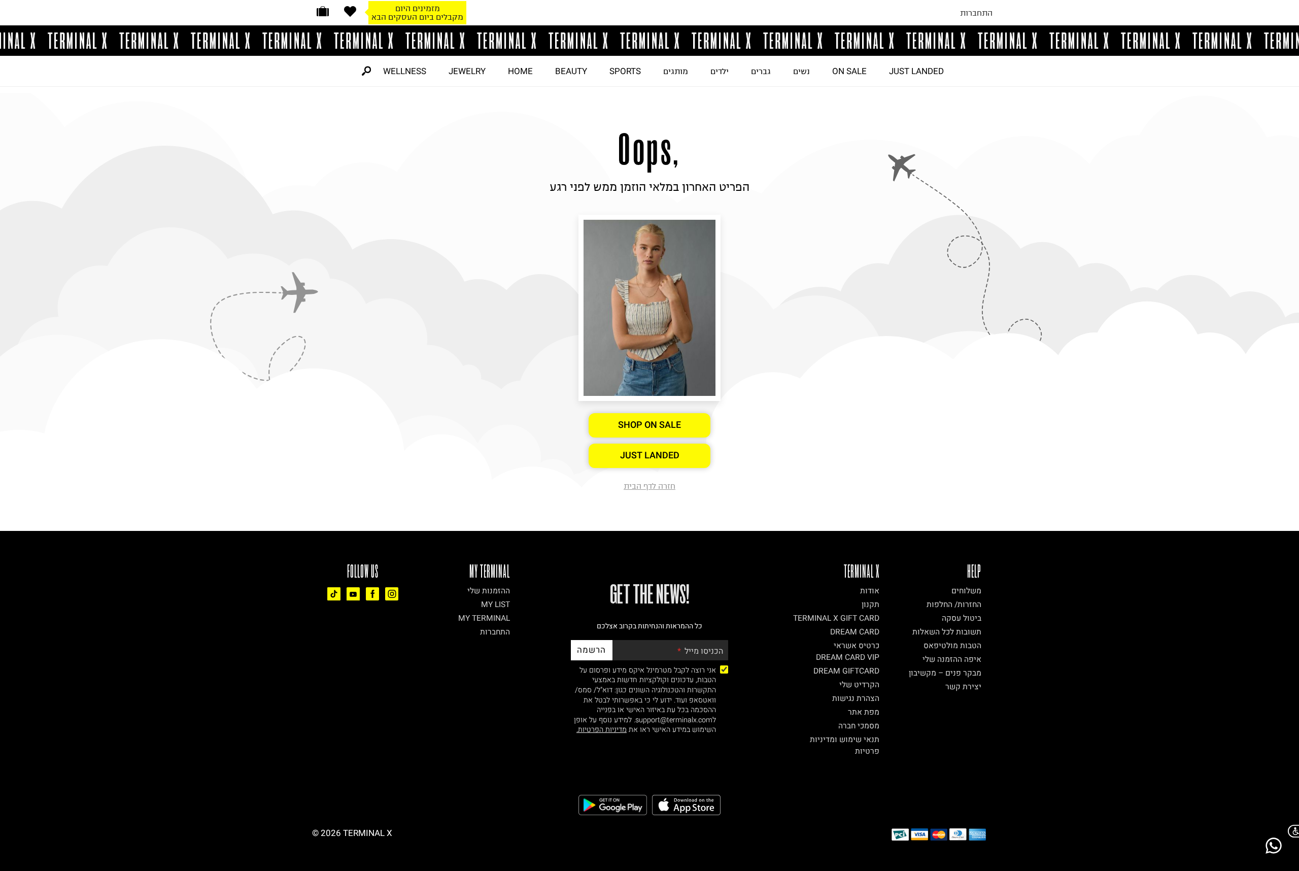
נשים (801, 71)
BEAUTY (571, 71)
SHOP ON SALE (649, 425)
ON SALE (849, 71)
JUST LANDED (916, 71)
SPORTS (625, 71)
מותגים (675, 71)
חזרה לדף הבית (649, 486)
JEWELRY (467, 71)
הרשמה (591, 650)
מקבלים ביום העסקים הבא (417, 17)
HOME (520, 71)
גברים (761, 71)
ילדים (719, 71)
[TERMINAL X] (649, 40)
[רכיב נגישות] (1291, 831)
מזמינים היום (417, 8)
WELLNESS (404, 71)
